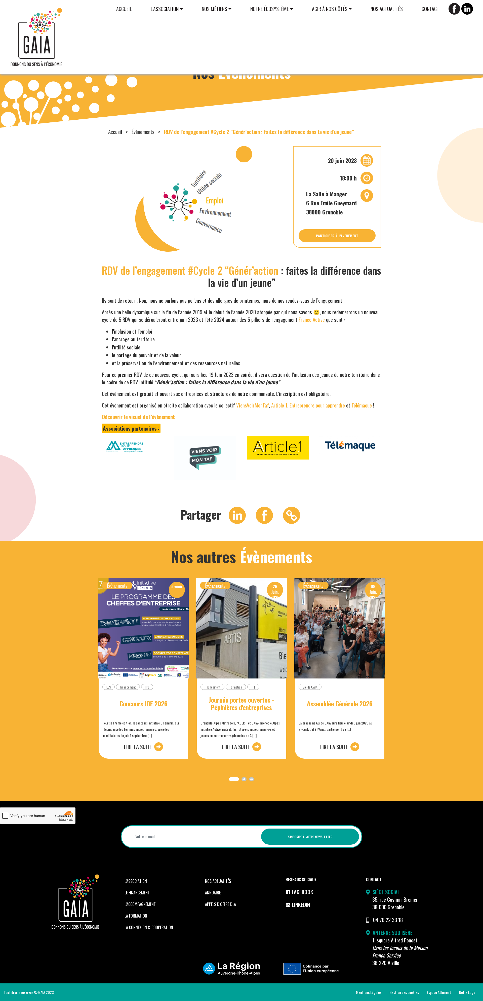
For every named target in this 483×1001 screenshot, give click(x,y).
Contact (430, 9)
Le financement (137, 893)
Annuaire (213, 893)
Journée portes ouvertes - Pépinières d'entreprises (241, 703)
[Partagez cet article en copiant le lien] (291, 514)
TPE (147, 687)
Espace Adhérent (439, 992)
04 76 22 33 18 (388, 920)
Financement (128, 687)
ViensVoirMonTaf (252, 405)
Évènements (143, 131)
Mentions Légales (368, 992)
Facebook (302, 892)
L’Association (165, 9)
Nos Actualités (387, 9)
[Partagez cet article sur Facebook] (264, 514)
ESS (108, 687)
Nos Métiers (214, 9)
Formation (236, 687)
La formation (136, 916)
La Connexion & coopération (149, 927)
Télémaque (361, 405)
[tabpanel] (143, 672)
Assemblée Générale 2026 (340, 703)
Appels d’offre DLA (220, 904)
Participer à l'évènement (337, 235)
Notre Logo (467, 992)
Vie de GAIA (310, 687)
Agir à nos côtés (329, 9)
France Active (312, 319)
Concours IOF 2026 (143, 703)
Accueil (124, 9)
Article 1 (279, 405)
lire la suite (138, 747)
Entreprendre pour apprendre (317, 405)
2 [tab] (244, 779)
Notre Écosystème (269, 9)
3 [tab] (251, 779)
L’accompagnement (140, 904)
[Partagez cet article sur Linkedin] (237, 514)
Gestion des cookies (404, 992)
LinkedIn (301, 904)
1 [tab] (234, 779)
